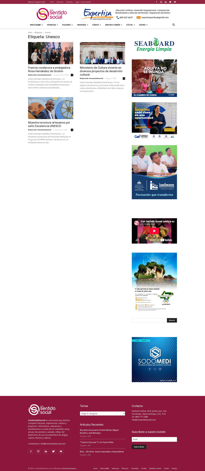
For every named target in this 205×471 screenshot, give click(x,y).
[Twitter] (170, 2)
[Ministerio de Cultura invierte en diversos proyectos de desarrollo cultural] (102, 53)
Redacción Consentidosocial (39, 75)
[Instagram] (161, 2)
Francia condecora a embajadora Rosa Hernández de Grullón (49, 69)
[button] (173, 25)
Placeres (66, 25)
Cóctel (129, 25)
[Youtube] (175, 2)
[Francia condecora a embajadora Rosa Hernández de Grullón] (50, 53)
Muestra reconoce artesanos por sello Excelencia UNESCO (49, 124)
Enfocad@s (35, 25)
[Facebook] (156, 2)
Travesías (81, 25)
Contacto (69, 2)
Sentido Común (112, 25)
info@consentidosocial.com (53, 443)
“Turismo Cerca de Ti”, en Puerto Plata (96, 442)
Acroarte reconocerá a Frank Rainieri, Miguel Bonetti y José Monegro (99, 431)
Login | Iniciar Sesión (83, 2)
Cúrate (95, 25)
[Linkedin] (166, 2)
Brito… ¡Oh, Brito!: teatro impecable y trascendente (102, 452)
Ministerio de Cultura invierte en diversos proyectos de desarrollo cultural (101, 71)
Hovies (142, 25)
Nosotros (60, 2)
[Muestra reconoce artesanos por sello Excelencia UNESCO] (50, 108)
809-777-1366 (141, 417)
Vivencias (51, 25)
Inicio (52, 2)
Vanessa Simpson (69, 468)
